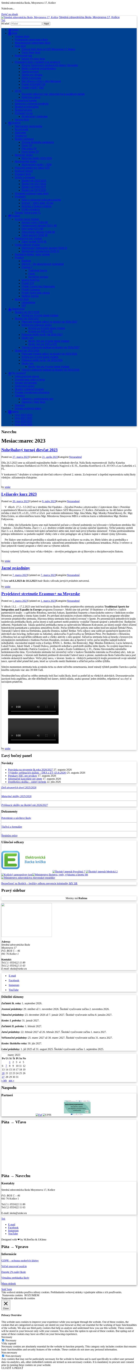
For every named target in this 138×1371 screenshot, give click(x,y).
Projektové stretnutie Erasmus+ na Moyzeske (40, 593)
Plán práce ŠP (29, 148)
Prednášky (20, 196)
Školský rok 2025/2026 (27, 350)
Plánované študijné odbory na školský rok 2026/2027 (49, 321)
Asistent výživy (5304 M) (35, 222)
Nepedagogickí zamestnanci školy (32, 42)
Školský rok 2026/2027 (27, 318)
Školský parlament (24, 139)
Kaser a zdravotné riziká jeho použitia (41, 199)
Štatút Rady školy (31, 52)
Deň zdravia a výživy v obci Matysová (41, 81)
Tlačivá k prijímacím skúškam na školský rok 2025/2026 (50, 369)
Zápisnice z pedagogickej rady (38, 398)
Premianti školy (23, 174)
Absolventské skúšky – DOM (36, 164)
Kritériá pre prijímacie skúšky (37, 325)
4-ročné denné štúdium (27, 219)
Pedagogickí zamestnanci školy (31, 39)
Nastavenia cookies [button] (12, 1295)
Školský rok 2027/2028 (27, 312)
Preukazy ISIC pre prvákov (22, 775)
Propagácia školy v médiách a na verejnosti (37, 62)
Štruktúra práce (9, 835)
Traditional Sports (37, 270)
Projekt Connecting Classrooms (38, 286)
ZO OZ (18, 90)
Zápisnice (20, 395)
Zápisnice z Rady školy (33, 402)
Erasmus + (27, 267)
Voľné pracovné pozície (14, 1266)
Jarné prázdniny (15, 568)
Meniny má (76, 898)
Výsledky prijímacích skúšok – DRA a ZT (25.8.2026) (37, 772)
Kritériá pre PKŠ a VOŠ (40, 331)
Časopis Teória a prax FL (28, 212)
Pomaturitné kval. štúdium (28, 238)
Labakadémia (28, 302)
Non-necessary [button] (9, 1352)
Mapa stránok (8, 1283)
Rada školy (20, 46)
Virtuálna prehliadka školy (15, 1277)
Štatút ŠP (27, 145)
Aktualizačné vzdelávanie (35, 116)
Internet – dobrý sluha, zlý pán (37, 203)
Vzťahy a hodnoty (31, 209)
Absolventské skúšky (26, 161)
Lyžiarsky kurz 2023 (19, 494)
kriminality (63, 883)
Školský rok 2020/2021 (34, 187)
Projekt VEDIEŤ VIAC (33, 87)
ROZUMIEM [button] (31, 1295)
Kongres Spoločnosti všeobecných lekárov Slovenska (50, 65)
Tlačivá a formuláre (11, 826)
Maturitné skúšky (24, 155)
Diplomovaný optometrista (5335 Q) (40, 251)
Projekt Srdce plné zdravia (36, 292)
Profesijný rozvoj (24, 113)
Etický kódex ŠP (30, 151)
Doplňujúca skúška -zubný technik (32, 254)
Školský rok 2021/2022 (34, 183)
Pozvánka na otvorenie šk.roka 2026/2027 (30, 769)
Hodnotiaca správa (24, 386)
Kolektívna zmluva (31, 97)
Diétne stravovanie (31, 78)
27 (3, 1077)
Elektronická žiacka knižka (28, 126)
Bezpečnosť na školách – (15, 883)
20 (3, 1073)
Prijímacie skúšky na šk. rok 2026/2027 (42, 334)
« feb (4, 1080)
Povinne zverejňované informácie (32, 392)
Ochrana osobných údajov (28, 408)
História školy (22, 119)
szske (7, 487)
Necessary (10, 1340)
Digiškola (26, 260)
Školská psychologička (27, 106)
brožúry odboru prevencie (43, 883)
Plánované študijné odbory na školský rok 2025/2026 (49, 353)
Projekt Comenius (31, 289)
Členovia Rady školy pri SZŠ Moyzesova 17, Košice (48, 49)
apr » (11, 1080)
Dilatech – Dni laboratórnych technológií (43, 264)
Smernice (20, 405)
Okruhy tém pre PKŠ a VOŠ (42, 344)
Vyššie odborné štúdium (27, 244)
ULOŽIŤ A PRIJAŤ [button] (12, 1368)
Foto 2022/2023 (23, 415)
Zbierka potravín (30, 71)
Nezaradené (75, 457)
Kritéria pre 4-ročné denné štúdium (40, 357)
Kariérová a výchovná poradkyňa (31, 103)
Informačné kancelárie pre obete (25, 778)
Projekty (19, 257)
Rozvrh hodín (21, 129)
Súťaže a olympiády (25, 177)
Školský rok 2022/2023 (34, 180)
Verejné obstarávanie (26, 382)
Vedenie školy (22, 36)
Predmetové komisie (26, 100)
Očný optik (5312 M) (32, 228)
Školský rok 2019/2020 (34, 190)
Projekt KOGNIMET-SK (33, 84)
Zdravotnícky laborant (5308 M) (38, 232)
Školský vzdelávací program (29, 389)
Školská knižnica (23, 110)
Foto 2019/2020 (23, 424)
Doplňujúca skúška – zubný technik (27, 781)
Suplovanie (20, 132)
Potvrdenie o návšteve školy (16, 818)
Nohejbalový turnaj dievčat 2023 (29, 450)
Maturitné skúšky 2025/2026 (37, 158)
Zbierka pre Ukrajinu (32, 74)
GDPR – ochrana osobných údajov (20, 1260)
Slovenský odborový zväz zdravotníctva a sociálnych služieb (53, 94)
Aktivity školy (22, 299)
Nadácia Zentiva (30, 296)
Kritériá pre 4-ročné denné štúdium (40, 315)
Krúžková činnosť (24, 171)
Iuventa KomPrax (31, 280)
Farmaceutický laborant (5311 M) (39, 225)
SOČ (24, 305)
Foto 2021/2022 (23, 418)
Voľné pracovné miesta (27, 376)
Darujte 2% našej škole (33, 58)
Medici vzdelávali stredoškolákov (39, 68)
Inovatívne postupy (38, 276)
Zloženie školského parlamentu (38, 142)
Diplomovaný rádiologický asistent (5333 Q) (44, 248)
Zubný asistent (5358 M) (35, 235)
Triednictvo (21, 135)
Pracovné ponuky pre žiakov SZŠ (32, 167)
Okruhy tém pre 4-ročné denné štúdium (48, 341)
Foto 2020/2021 (23, 421)
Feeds (31, 273)
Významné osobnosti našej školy (32, 193)
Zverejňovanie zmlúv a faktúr (30, 379)
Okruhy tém (27, 337)
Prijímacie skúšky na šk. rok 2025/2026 (42, 360)
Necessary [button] (6, 1337)
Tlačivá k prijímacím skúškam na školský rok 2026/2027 (50, 347)
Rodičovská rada (23, 55)
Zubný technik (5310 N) (34, 241)
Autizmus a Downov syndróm (36, 206)
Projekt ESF (28, 283)
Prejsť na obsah (9, 14)
